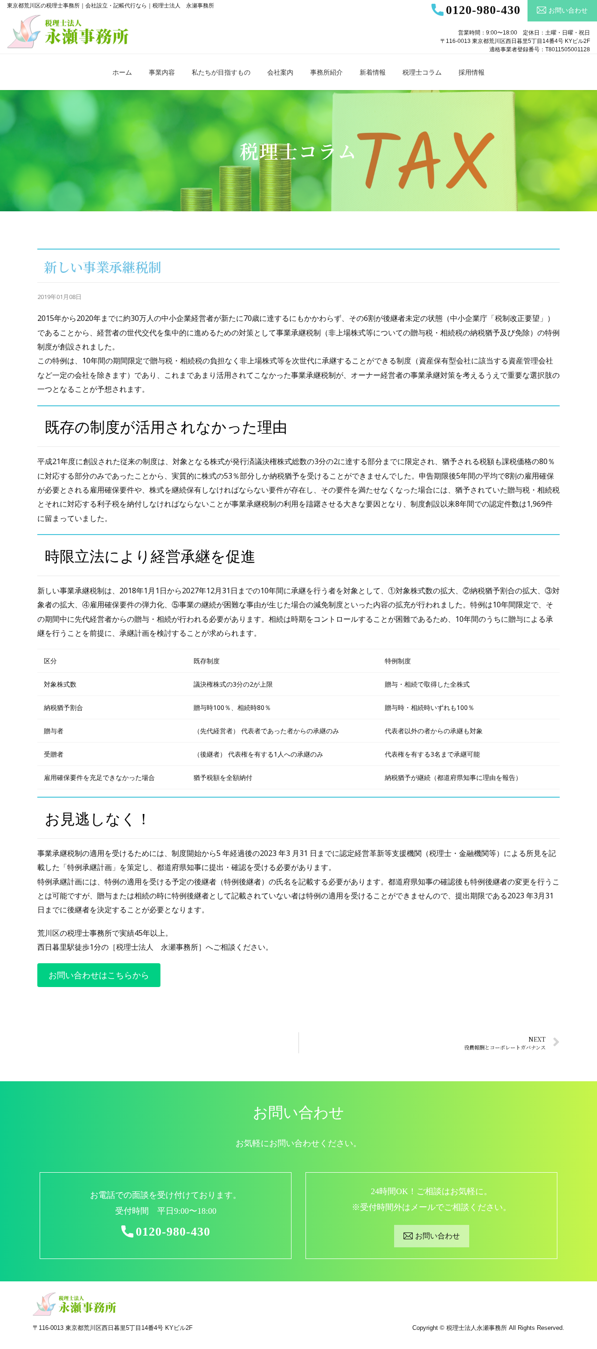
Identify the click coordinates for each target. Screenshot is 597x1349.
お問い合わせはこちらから (99, 974)
